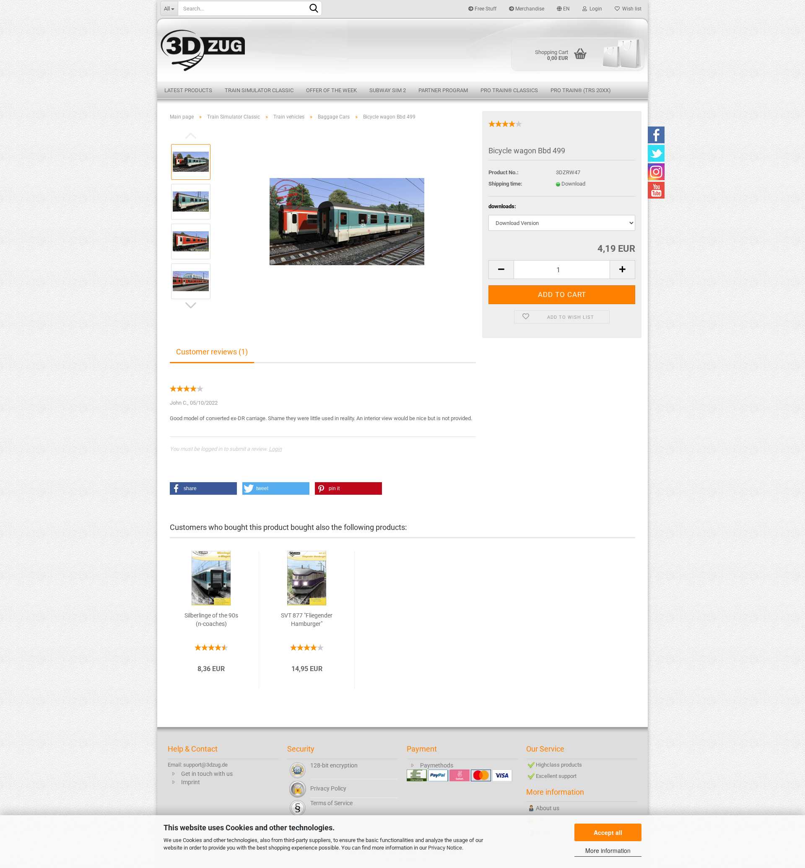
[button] (203, 488)
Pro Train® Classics (509, 90)
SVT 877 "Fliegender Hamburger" (306, 619)
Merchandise (529, 9)
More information (608, 850)
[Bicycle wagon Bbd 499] (347, 221)
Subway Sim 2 (387, 90)
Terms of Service (331, 803)
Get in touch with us (207, 773)
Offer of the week (331, 90)
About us (547, 808)
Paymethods (436, 765)
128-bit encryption (334, 765)
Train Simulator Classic (259, 90)
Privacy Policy (328, 788)
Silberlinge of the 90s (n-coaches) (211, 619)
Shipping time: (505, 184)
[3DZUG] (402, 49)
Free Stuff (484, 9)
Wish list (630, 9)
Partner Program (443, 90)
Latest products (188, 90)
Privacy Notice (445, 848)
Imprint (190, 782)
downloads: (502, 206)
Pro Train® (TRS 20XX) (581, 90)
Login (594, 9)
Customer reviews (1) (212, 351)
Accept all (608, 832)
